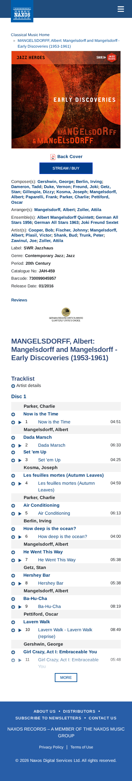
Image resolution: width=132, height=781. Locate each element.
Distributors (80, 711)
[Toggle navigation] (119, 9)
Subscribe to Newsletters (49, 718)
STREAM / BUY (66, 168)
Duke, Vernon (57, 186)
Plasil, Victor (38, 235)
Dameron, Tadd (26, 186)
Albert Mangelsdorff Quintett (65, 217)
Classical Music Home (30, 35)
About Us (45, 711)
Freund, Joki (85, 186)
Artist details (28, 385)
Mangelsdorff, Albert (54, 209)
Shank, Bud (65, 235)
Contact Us (103, 718)
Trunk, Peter (91, 235)
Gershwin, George (55, 181)
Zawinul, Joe (24, 240)
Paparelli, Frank (41, 196)
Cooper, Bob (41, 230)
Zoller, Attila (89, 209)
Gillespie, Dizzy (38, 191)
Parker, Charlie (74, 196)
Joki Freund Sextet (99, 222)
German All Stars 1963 (56, 222)
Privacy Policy (51, 747)
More (66, 677)
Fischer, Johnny (71, 230)
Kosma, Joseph (71, 191)
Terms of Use (81, 747)
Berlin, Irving (89, 181)
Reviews (19, 300)
